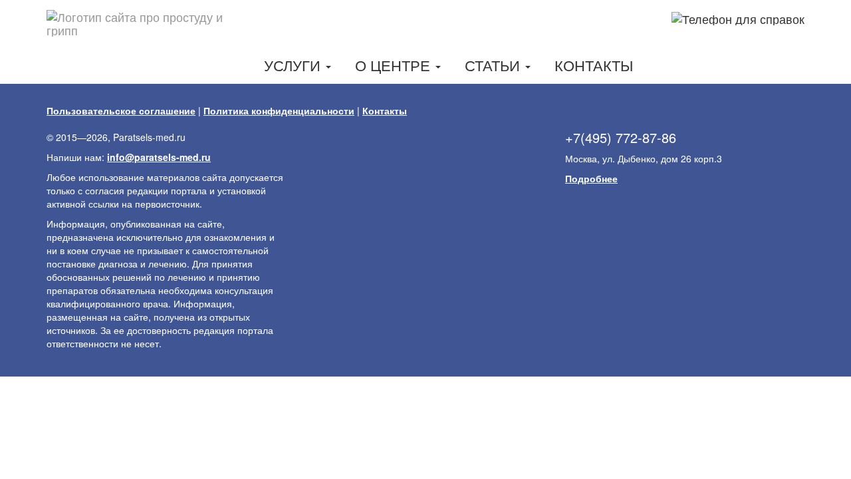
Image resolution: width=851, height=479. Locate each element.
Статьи (494, 65)
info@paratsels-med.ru (159, 157)
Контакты (593, 65)
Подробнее (591, 178)
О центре (394, 65)
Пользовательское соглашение (121, 110)
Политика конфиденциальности (278, 110)
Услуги (294, 65)
